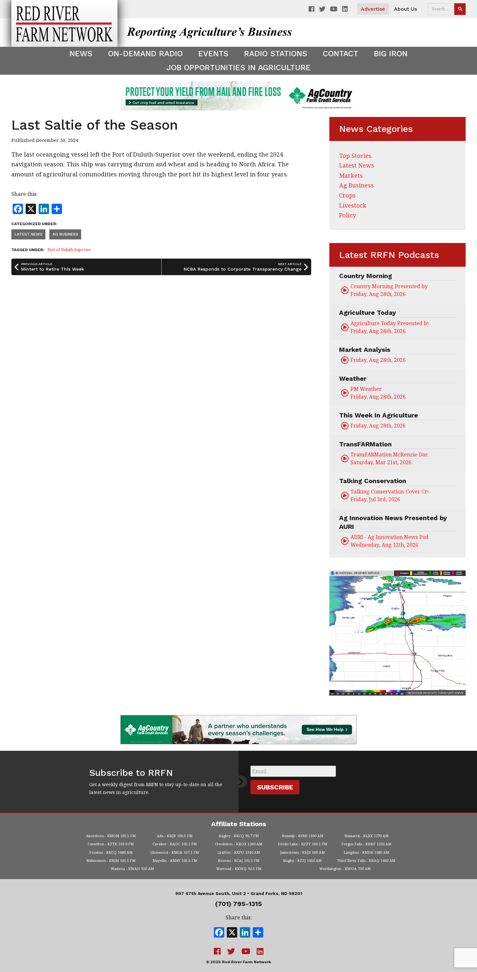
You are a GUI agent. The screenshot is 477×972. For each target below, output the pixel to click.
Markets (351, 175)
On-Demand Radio (145, 53)
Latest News (29, 234)
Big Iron (391, 53)
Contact (340, 53)
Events (213, 53)
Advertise (373, 9)
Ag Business (65, 234)
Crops (347, 195)
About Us (405, 9)
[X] (232, 933)
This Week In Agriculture (378, 415)
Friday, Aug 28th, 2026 (389, 290)
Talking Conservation (372, 481)
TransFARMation (365, 444)
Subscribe (275, 787)
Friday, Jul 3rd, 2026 (389, 495)
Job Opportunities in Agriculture (238, 67)
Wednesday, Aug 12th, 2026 (389, 540)
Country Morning (365, 276)
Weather (352, 378)
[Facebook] (219, 933)
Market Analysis (364, 349)
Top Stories (355, 156)
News (80, 53)
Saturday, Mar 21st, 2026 (389, 458)
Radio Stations (275, 53)
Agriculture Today (367, 312)
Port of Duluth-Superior (69, 249)
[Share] (257, 933)
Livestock (352, 205)
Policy (347, 215)
